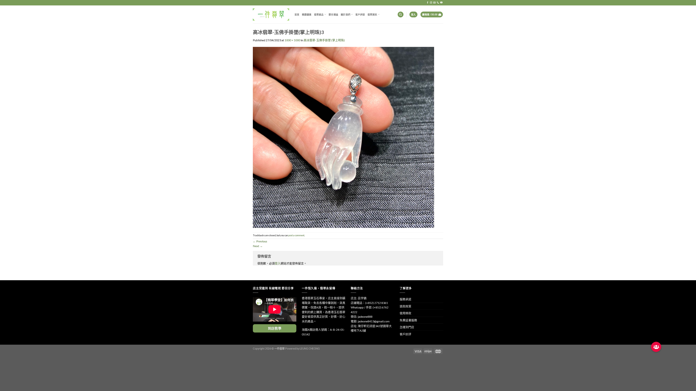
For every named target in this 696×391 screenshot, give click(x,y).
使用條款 (405, 313)
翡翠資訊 (372, 14)
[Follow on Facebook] (427, 2)
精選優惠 (307, 14)
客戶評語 (360, 14)
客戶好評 (405, 334)
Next (258, 246)
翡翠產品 (319, 14)
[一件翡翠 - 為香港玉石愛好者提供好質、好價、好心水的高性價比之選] (271, 14)
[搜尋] (400, 15)
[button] (656, 347)
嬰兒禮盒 (333, 14)
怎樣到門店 (407, 327)
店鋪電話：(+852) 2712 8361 (369, 302)
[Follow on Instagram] (431, 2)
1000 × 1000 (292, 40)
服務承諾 (405, 299)
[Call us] (438, 2)
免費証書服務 (408, 320)
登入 (278, 263)
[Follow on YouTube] (441, 2)
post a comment (296, 235)
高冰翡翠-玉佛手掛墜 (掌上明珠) (324, 40)
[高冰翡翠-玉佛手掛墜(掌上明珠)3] (343, 137)
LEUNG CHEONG (310, 348)
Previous (260, 241)
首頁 (297, 14)
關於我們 (345, 14)
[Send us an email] (434, 2)
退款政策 (405, 306)
